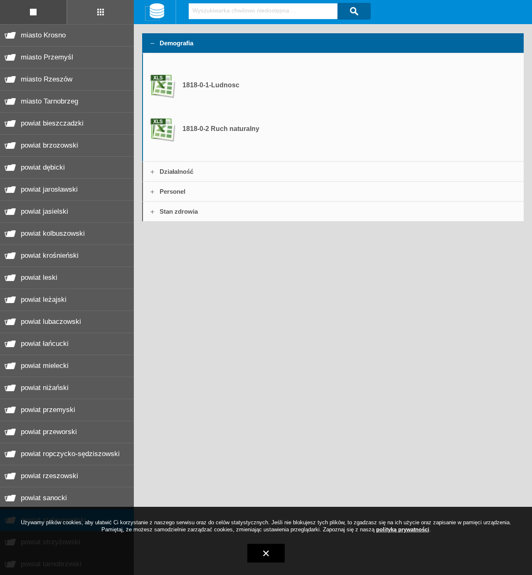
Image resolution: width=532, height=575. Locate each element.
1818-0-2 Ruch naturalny (220, 128)
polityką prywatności (402, 529)
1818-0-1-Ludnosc (210, 85)
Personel (172, 191)
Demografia (176, 43)
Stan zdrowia (179, 211)
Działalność (176, 171)
